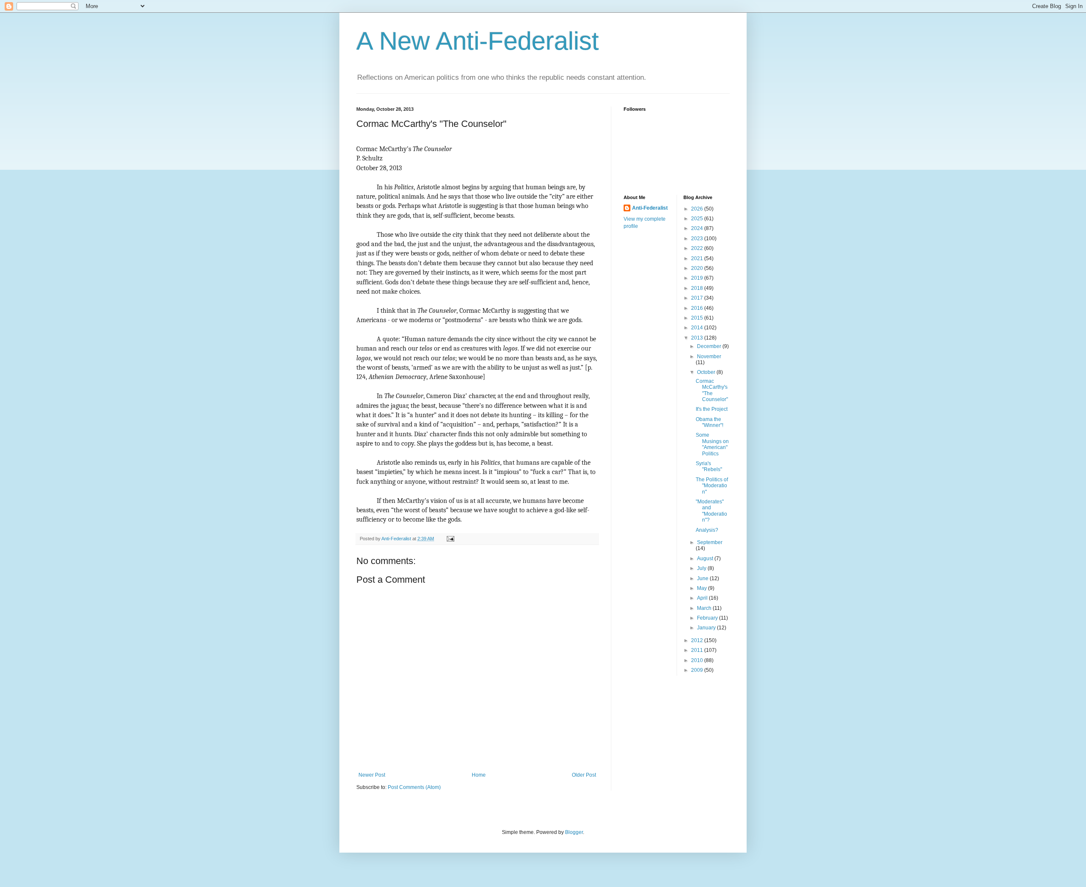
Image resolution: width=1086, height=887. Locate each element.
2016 (697, 308)
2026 (697, 209)
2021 (697, 258)
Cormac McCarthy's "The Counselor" (712, 390)
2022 (697, 248)
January (707, 628)
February (708, 618)
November (709, 356)
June (703, 578)
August (705, 558)
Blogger (574, 832)
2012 (697, 640)
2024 (697, 228)
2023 (697, 238)
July (702, 568)
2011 (697, 650)
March (705, 608)
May (702, 588)
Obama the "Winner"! (709, 422)
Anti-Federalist (650, 208)
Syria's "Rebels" (709, 466)
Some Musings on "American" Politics (712, 444)
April (703, 598)
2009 (697, 670)
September (709, 542)
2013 (697, 338)
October (707, 372)
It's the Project (712, 409)
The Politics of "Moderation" (712, 486)
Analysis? (707, 530)
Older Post (584, 775)
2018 (697, 288)
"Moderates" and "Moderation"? (711, 511)
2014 (697, 328)
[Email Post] (450, 538)
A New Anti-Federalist (477, 41)
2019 (697, 278)
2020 (697, 268)
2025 (697, 219)
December (709, 346)
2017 (697, 298)
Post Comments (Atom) (414, 787)
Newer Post (371, 775)
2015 (697, 318)
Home (479, 775)
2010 (697, 660)
